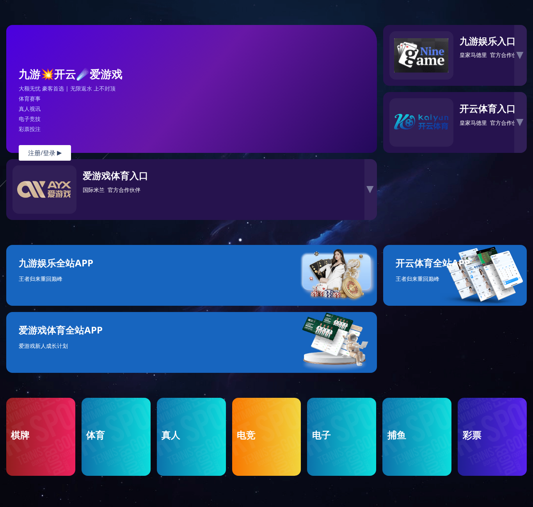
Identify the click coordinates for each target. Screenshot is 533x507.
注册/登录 (45, 153)
